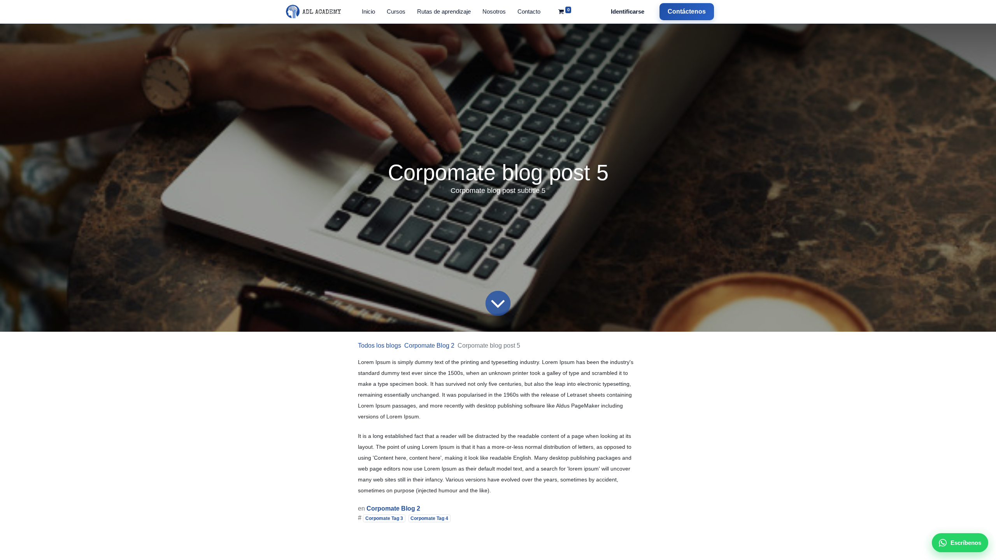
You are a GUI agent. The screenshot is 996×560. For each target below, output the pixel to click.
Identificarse (627, 11)
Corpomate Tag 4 (429, 518)
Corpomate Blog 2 (429, 345)
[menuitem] (368, 12)
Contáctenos (687, 11)
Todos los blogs (379, 345)
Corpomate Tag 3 (384, 518)
